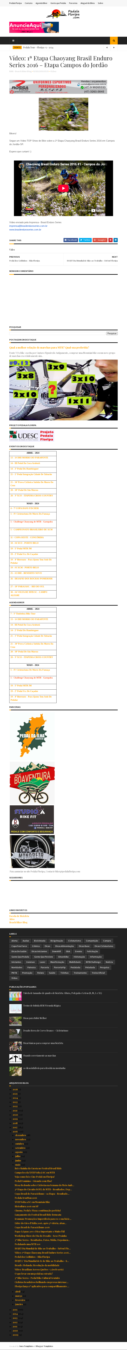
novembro (20, 1139)
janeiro (19, 1304)
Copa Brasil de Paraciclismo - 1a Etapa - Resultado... (42, 1193)
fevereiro (20, 1300)
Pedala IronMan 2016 (26, 1197)
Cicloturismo (74, 940)
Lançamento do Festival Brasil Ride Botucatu (38, 1214)
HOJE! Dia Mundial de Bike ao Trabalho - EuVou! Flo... (43, 1248)
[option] (63, 47)
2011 (15, 1326)
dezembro (20, 1135)
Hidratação (79, 957)
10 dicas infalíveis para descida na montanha (44, 1068)
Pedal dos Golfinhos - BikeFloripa (32, 1256)
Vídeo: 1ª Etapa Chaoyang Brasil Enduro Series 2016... (43, 1252)
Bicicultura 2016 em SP (27, 1206)
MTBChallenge (93, 962)
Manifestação (57, 962)
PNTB (14, 973)
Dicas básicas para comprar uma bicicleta (43, 1043)
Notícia (109, 962)
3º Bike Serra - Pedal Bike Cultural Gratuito (37, 1278)
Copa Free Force (19, 946)
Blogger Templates (44, 1346)
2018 (15, 1123)
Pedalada (75, 967)
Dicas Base (84, 946)
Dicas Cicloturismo (104, 946)
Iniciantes (16, 962)
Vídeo (53, 71)
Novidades (16, 967)
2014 (15, 1313)
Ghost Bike (63, 957)
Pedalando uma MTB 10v (27, 1244)
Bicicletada (39, 940)
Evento (78, 951)
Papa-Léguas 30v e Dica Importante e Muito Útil (40, 1231)
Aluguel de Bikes (88, 3)
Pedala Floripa (15, 3)
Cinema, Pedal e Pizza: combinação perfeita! (38, 1210)
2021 (15, 1110)
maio (18, 1164)
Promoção (27, 973)
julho (18, 1156)
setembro (20, 1147)
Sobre (100, 3)
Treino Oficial (98, 973)
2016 (15, 1131)
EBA (68, 951)
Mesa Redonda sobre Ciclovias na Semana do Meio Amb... (44, 1185)
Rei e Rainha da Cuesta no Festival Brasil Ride (38, 1168)
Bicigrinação (56, 940)
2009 (16, 1334)
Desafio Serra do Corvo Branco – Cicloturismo (45, 1030)
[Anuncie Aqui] (34, 32)
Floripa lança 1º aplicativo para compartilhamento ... (42, 1286)
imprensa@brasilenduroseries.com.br (28, 226)
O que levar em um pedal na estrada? (34, 1273)
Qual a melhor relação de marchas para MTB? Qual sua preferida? (49, 347)
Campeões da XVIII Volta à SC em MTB (35, 1172)
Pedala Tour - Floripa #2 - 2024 (38, 47)
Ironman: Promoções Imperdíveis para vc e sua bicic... (43, 1218)
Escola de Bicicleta (19, 916)
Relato (40, 973)
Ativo (12, 919)
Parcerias (73, 3)
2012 (15, 1322)
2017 (15, 1127)
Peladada (90, 967)
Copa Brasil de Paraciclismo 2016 (32, 1227)
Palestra (31, 967)
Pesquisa (104, 967)
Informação (96, 957)
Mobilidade (75, 962)
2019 (15, 1118)
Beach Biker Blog (18, 922)
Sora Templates (26, 1346)
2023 (15, 1102)
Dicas (47, 946)
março (19, 1295)
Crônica (36, 946)
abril (18, 1291)
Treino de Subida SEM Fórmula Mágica (42, 1005)
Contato (29, 3)
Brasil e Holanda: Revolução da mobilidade (37, 1265)
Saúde (52, 973)
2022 (15, 1106)
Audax (26, 940)
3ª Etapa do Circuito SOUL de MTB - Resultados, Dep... (43, 1189)
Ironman (30, 962)
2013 (15, 1318)
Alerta (14, 940)
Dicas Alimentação (64, 946)
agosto (19, 1152)
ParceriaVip (60, 967)
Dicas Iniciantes (39, 951)
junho (18, 1160)
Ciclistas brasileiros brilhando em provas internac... (41, 1282)
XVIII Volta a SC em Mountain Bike (32, 1202)
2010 (15, 1330)
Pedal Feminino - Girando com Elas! (33, 1181)
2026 (15, 1089)
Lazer (42, 962)
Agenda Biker (41, 3)
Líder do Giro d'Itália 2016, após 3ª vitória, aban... (40, 1223)
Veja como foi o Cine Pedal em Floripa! (35, 1176)
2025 (15, 1093)
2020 (15, 1114)
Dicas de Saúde (18, 951)
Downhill (56, 951)
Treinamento (80, 973)
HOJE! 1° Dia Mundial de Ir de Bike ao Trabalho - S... (42, 1261)
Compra (107, 940)
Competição (92, 940)
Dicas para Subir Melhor (35, 1018)
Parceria (45, 967)
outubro (19, 1143)
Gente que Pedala (58, 3)
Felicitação (92, 951)
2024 (15, 1097)
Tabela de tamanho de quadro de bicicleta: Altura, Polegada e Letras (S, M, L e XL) (62, 993)
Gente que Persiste (43, 957)
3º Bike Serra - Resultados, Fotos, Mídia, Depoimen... (42, 1240)
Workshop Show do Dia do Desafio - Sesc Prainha (41, 1235)
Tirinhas (64, 973)
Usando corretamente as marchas (39, 1055)
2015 (15, 1309)
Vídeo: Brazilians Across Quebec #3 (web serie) (39, 1269)
